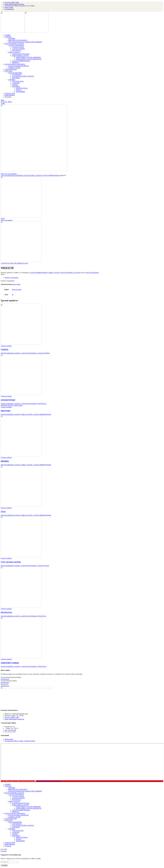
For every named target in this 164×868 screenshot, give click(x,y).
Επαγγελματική (16, 289)
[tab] (84, 277)
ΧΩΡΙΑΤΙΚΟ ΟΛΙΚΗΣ (10, 663)
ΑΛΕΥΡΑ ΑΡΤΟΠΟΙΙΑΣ (16, 45)
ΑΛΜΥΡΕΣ (16, 83)
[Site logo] (13, 32)
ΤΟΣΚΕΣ (4, 349)
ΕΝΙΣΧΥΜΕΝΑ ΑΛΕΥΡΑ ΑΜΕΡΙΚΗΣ (28, 57)
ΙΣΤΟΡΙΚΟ (11, 38)
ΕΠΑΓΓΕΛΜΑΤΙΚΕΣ (15, 73)
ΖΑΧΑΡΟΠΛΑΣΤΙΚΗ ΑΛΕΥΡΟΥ (23, 76)
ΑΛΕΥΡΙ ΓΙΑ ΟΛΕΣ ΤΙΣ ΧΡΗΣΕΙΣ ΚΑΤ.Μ (14, 263)
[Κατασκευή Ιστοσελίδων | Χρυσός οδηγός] (48, 781)
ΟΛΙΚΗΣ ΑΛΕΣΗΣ (14, 67)
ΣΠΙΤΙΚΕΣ (11, 79)
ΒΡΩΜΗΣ (5, 461)
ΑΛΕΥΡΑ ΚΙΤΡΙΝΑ (18, 49)
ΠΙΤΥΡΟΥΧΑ (16, 50)
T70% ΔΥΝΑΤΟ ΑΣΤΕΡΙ (11, 562)
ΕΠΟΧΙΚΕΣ (16, 78)
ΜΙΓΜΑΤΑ (15, 62)
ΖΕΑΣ (3, 218)
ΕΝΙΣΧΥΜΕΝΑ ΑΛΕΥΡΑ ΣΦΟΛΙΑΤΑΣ (28, 59)
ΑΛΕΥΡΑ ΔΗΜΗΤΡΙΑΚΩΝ (21, 61)
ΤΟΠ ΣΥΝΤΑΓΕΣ (18, 81)
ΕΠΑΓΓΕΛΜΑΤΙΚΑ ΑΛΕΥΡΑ (20, 175)
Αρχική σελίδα (5, 175)
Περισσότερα (5, 679)
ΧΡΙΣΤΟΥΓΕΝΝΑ (22, 88)
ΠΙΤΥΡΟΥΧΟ (6, 612)
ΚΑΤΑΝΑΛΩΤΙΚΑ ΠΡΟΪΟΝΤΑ (18, 66)
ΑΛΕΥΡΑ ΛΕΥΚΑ (18, 47)
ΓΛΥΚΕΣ (15, 85)
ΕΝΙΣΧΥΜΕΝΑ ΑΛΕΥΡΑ (20, 55)
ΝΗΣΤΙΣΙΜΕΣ (20, 91)
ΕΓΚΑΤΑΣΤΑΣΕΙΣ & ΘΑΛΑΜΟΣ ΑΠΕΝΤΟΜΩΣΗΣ (25, 42)
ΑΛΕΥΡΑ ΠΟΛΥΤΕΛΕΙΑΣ (20, 54)
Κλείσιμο (4, 851)
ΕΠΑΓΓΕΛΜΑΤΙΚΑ (92, 272)
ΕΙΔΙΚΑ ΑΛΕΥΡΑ (14, 52)
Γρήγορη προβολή (6, 346)
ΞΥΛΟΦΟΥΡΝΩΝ (8, 400)
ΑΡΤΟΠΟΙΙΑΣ (16, 74)
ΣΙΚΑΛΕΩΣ (5, 411)
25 (12, 294)
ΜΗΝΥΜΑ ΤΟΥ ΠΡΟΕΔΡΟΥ (17, 40)
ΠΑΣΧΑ (18, 90)
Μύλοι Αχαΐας (16, 284)
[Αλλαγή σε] (8, 97)
